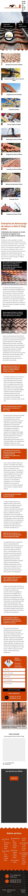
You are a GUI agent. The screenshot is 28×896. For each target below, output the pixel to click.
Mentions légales (23, 891)
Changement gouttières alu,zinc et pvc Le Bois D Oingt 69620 (24, 858)
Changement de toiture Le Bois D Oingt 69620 (15, 843)
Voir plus (14, 778)
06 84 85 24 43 (23, 9)
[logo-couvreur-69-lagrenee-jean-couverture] (11, 6)
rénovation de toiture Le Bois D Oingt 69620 (6, 856)
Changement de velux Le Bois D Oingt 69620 (24, 846)
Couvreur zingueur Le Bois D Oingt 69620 (15, 854)
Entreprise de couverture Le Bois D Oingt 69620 (6, 844)
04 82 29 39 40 (23, 3)
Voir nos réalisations (8, 25)
